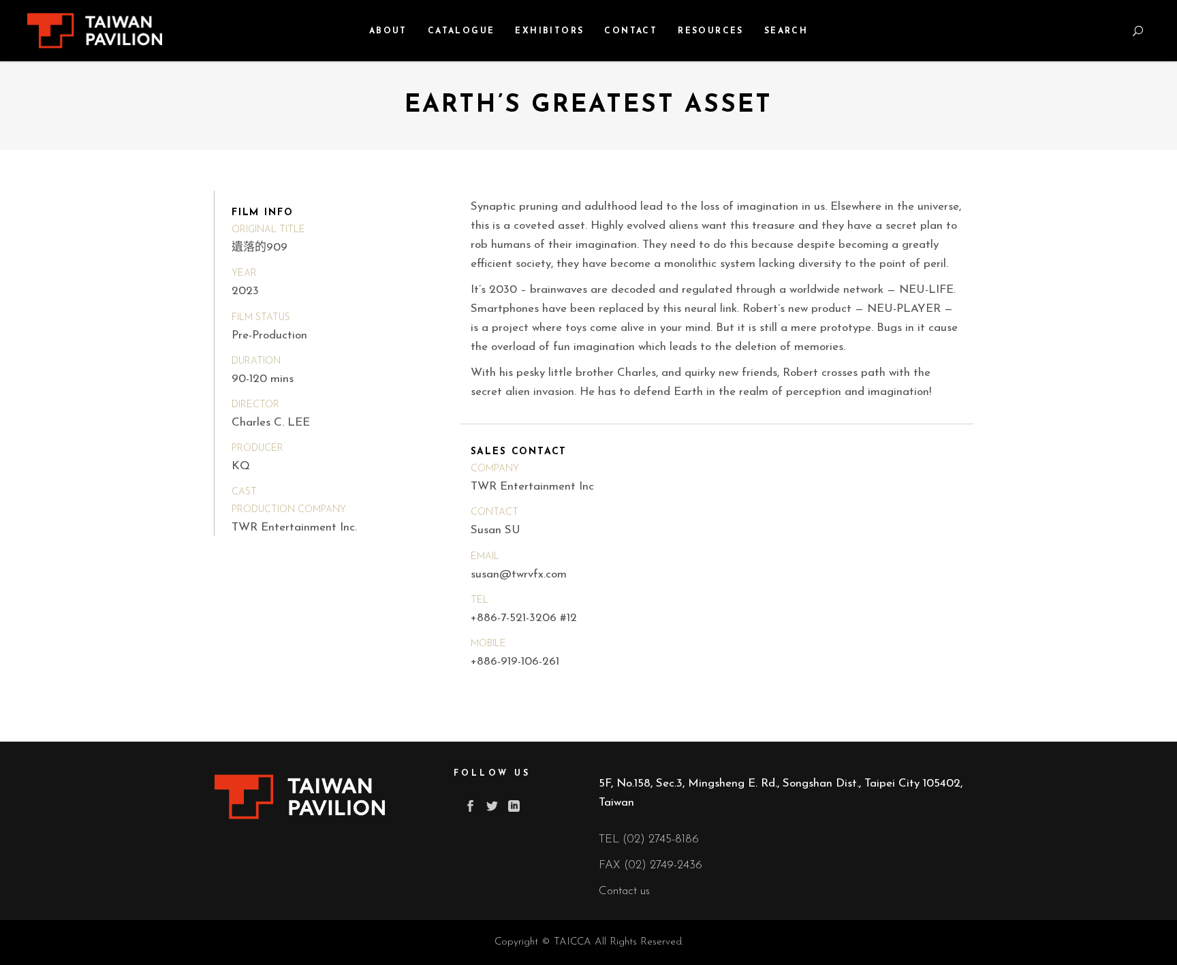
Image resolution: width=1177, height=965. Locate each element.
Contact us (624, 891)
